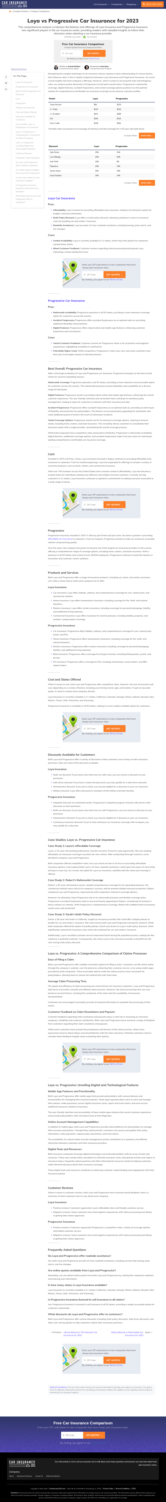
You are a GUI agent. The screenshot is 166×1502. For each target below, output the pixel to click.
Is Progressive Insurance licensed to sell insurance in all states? (27, 188)
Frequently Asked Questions (28, 158)
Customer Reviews (24, 153)
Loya (18, 99)
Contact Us (39, 1476)
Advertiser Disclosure (19, 69)
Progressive (21, 103)
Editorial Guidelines (58, 1387)
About (11, 1476)
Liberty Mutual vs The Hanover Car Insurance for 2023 (80, 1334)
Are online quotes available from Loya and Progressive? (28, 171)
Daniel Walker (74, 66)
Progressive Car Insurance (27, 87)
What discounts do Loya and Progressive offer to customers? (28, 199)
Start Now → (147, 135)
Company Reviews (21, 11)
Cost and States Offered (26, 112)
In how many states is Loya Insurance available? (27, 179)
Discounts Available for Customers (26, 118)
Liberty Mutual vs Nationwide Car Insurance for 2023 (127, 1334)
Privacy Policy (108, 1489)
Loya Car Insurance (24, 82)
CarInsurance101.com (57, 1489)
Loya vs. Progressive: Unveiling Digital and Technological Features (25, 145)
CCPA (134, 1489)
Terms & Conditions (122, 1489)
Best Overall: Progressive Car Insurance (28, 92)
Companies (116, 4)
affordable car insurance (60, 538)
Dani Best (104, 66)
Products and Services (25, 108)
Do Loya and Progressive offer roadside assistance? (27, 164)
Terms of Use (94, 58)
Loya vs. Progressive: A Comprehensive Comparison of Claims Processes (28, 135)
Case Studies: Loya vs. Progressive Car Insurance (27, 126)
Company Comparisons (40, 11)
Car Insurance (100, 4)
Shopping (131, 4)
